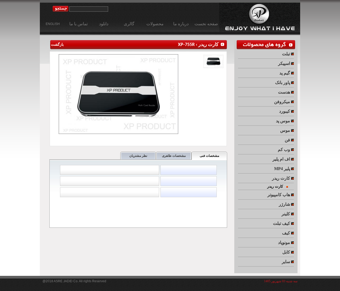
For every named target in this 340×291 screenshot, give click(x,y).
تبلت (286, 54)
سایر (286, 261)
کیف (286, 233)
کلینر (286, 214)
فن (288, 140)
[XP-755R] (119, 133)
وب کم (284, 149)
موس (285, 130)
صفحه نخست (206, 24)
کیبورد (285, 111)
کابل (286, 252)
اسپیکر (284, 63)
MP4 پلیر (282, 168)
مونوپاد (284, 242)
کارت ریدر (208, 44)
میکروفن (282, 101)
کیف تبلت (282, 223)
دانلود (103, 24)
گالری (129, 24)
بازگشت (57, 45)
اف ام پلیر (282, 159)
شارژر (285, 204)
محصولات (155, 24)
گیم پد (285, 73)
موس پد (283, 121)
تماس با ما (78, 24)
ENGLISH (53, 24)
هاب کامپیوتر (279, 194)
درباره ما (181, 24)
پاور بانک (283, 82)
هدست (284, 92)
